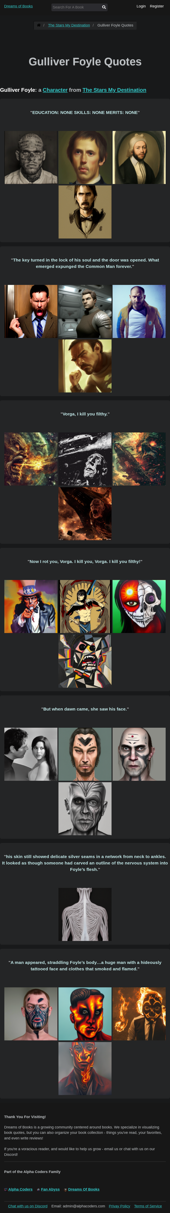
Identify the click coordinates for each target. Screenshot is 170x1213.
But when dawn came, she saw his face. (85, 709)
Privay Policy (119, 1206)
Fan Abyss (50, 1189)
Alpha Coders (20, 1189)
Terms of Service (148, 1206)
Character (55, 90)
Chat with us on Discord (27, 1206)
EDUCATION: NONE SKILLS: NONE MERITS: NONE (85, 112)
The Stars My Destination (69, 25)
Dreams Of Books (84, 1189)
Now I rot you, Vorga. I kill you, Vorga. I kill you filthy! (85, 561)
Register (157, 6)
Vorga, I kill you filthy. (85, 414)
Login (141, 6)
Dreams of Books (18, 6)
